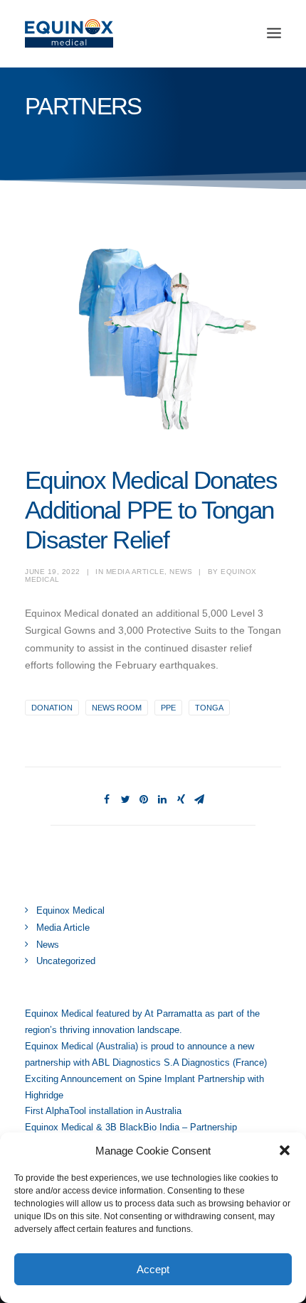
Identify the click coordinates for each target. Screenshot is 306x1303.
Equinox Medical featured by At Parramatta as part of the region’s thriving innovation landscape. (142, 1021)
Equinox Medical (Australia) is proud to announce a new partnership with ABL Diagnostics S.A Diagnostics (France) (146, 1054)
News (180, 571)
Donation (52, 707)
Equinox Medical (70, 910)
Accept (153, 1269)
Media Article (135, 571)
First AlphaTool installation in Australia (103, 1110)
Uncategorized (65, 961)
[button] (285, 1150)
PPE (168, 707)
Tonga (209, 707)
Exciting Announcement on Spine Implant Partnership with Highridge (144, 1087)
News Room (117, 707)
